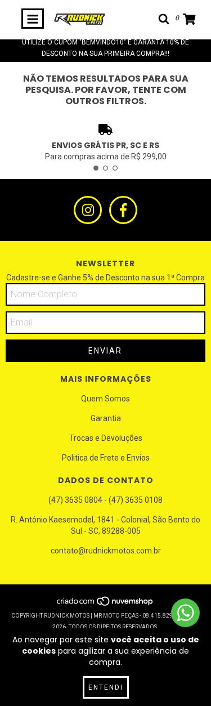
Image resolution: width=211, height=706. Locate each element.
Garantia (106, 418)
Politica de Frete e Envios (106, 457)
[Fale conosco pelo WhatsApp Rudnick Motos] (185, 612)
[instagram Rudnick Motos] (88, 210)
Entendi (105, 687)
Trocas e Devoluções (105, 438)
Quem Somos (105, 398)
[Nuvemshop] (105, 604)
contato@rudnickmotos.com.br (106, 550)
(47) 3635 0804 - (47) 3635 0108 (105, 499)
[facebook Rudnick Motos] (123, 210)
